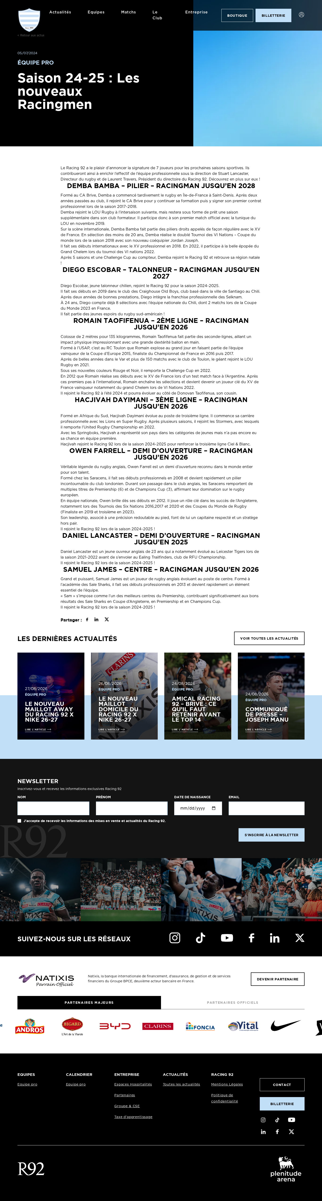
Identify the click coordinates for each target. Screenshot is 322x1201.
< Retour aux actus (30, 35)
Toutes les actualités (181, 1084)
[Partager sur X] (106, 620)
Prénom (103, 797)
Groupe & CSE (127, 1106)
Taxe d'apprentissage (133, 1117)
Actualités (60, 12)
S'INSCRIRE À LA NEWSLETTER (271, 835)
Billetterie (282, 1104)
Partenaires (124, 1095)
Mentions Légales (227, 1084)
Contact (282, 1085)
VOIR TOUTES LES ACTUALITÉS (269, 638)
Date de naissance (192, 797)
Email (234, 797)
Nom (21, 797)
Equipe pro (27, 1084)
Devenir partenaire (277, 979)
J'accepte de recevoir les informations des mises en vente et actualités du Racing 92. (94, 821)
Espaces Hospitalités (133, 1084)
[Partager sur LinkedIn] (96, 620)
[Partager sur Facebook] (87, 620)
